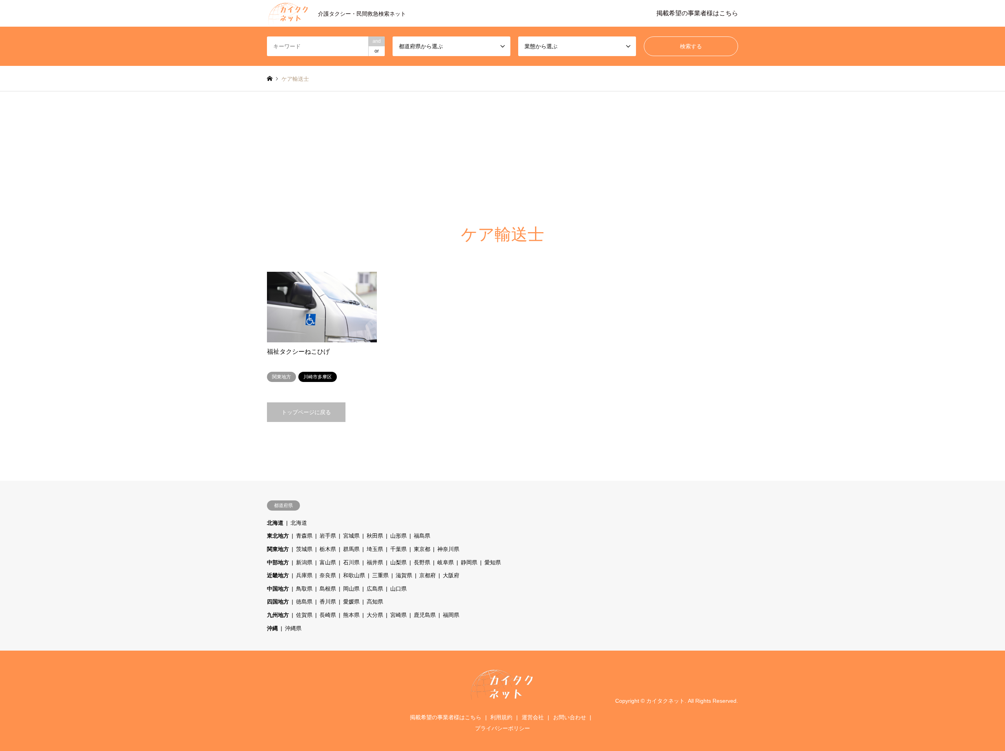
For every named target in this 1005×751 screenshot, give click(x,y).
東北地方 (278, 536)
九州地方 (278, 615)
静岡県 (469, 562)
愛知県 (492, 562)
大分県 (375, 615)
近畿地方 (278, 575)
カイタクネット (665, 701)
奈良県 (328, 575)
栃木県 (328, 549)
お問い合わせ (569, 717)
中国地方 (278, 589)
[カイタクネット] (502, 699)
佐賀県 (304, 615)
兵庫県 (304, 575)
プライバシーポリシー (502, 728)
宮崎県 (398, 615)
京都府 (427, 575)
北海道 (275, 523)
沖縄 (272, 628)
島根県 (328, 589)
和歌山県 (354, 575)
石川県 (351, 562)
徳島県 (304, 601)
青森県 (304, 536)
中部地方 (278, 562)
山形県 (398, 536)
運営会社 (533, 717)
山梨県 (398, 562)
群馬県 (351, 549)
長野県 (422, 562)
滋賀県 (404, 575)
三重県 (380, 575)
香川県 (328, 601)
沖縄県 (293, 628)
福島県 (422, 536)
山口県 (398, 589)
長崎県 (328, 615)
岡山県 (351, 589)
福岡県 (451, 615)
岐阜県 (445, 562)
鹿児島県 (425, 615)
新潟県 (304, 562)
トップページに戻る (306, 412)
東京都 (422, 549)
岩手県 (328, 536)
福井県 (375, 562)
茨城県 (304, 549)
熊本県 (351, 615)
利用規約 (501, 717)
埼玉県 (375, 549)
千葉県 (398, 549)
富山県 (328, 562)
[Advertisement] (502, 150)
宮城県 (351, 536)
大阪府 (451, 575)
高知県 (375, 601)
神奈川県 (448, 549)
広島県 (375, 589)
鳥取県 (304, 589)
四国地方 (278, 601)
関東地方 (278, 549)
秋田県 (375, 536)
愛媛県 (351, 601)
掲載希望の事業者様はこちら (697, 13)
